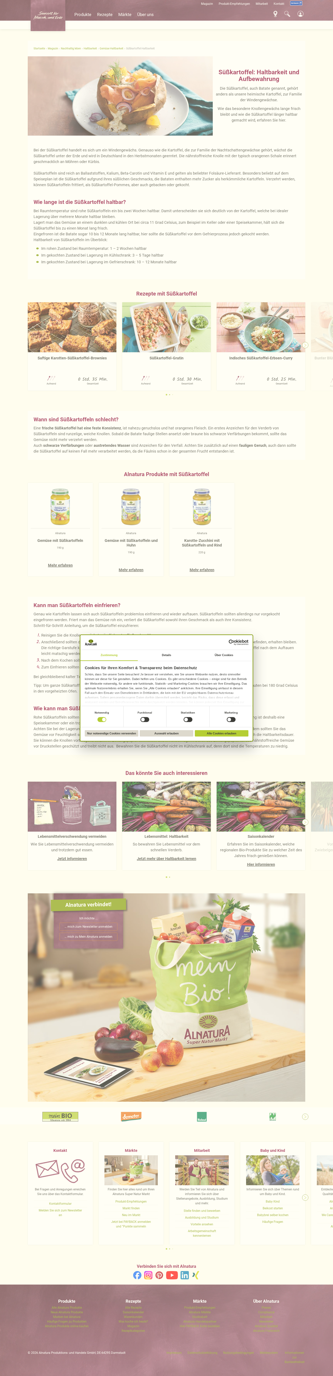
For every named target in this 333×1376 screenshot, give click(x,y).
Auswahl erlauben (166, 733)
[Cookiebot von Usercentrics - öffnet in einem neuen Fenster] (231, 642)
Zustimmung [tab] (109, 655)
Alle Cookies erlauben (221, 733)
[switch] (144, 719)
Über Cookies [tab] (224, 655)
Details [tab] (166, 655)
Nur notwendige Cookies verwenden (111, 733)
